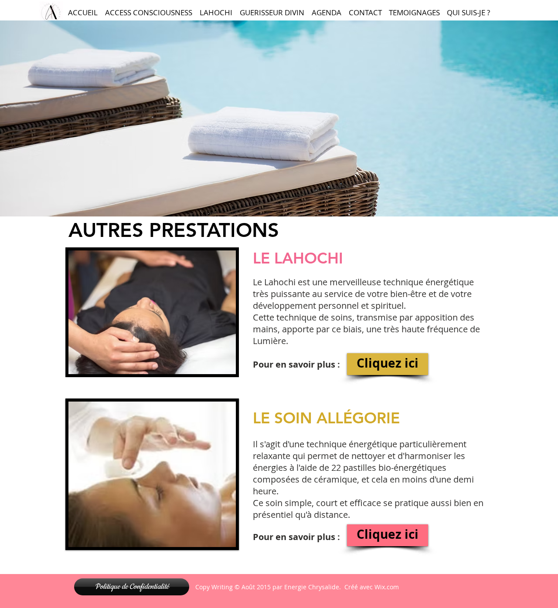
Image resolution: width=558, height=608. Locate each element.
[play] (217, 366)
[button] (152, 312)
